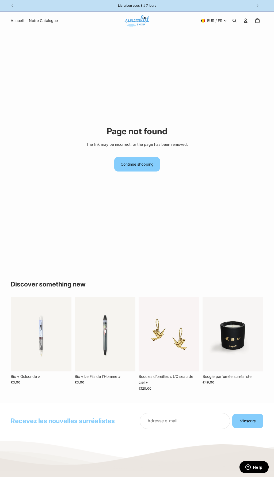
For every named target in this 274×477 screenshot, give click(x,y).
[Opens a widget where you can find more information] (254, 467)
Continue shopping (137, 164)
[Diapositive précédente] (144, 334)
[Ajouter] (63, 363)
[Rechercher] (234, 21)
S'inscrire (248, 421)
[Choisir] (191, 363)
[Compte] (246, 21)
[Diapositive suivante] (193, 334)
